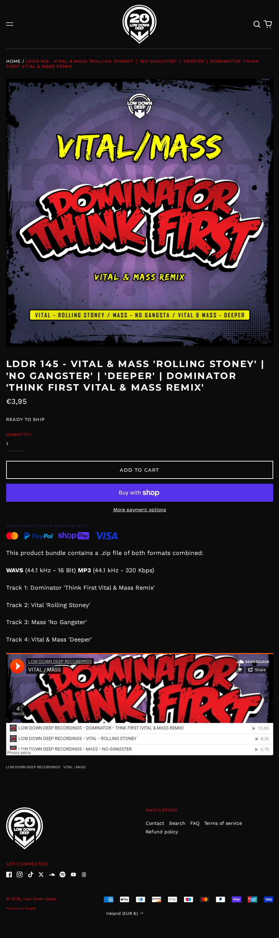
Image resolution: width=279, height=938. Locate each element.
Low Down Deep (39, 898)
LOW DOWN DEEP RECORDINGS (33, 767)
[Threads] (84, 875)
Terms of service (223, 823)
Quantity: (19, 434)
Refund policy (162, 831)
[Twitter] (41, 875)
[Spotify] (63, 875)
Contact (155, 823)
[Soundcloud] (52, 875)
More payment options (139, 509)
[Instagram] (20, 875)
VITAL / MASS (74, 767)
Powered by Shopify (21, 908)
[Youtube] (73, 875)
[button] (257, 24)
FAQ (194, 823)
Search (177, 823)
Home (13, 61)
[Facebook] (9, 875)
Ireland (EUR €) (122, 913)
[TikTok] (31, 875)
